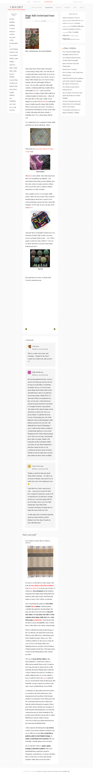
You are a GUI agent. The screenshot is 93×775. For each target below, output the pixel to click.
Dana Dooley (36, 466)
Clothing (68, 26)
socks (44, 101)
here (30, 207)
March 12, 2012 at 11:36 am (40, 469)
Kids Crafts (13, 71)
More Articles (70, 48)
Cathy (34, 346)
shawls (78, 39)
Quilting (12, 25)
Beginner (65, 23)
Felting (11, 61)
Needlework (13, 83)
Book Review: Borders (69, 69)
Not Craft (12, 104)
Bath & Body (13, 86)
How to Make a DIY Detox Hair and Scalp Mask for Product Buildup (72, 95)
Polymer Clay (13, 52)
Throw (33, 606)
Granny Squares (72, 35)
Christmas (77, 23)
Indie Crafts (13, 68)
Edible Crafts (13, 58)
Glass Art (12, 65)
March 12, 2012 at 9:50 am (40, 375)
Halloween (76, 35)
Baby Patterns (76, 20)
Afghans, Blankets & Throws (71, 18)
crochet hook (37, 620)
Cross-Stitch (13, 55)
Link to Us (50, 771)
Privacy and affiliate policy (64, 771)
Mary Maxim (33, 588)
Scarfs (75, 39)
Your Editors (55, 771)
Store (75, 7)
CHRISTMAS (64, 26)
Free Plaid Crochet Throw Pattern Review (37, 542)
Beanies (82, 20)
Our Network (49, 7)
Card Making (13, 49)
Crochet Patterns (77, 26)
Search (82, 7)
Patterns (66, 38)
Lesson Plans (13, 80)
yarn (36, 90)
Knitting (12, 22)
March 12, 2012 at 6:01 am (40, 349)
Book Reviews (71, 23)
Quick (71, 39)
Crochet (16, 7)
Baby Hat (70, 20)
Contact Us (44, 771)
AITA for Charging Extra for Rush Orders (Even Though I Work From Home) (71, 104)
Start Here (39, 771)
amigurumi (64, 20)
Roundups (67, 7)
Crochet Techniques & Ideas (71, 29)
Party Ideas (13, 89)
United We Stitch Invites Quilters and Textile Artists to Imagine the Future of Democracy (72, 81)
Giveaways (58, 7)
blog (29, 176)
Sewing (11, 19)
